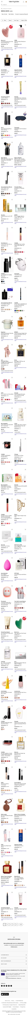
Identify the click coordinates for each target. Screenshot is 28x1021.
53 (21, 924)
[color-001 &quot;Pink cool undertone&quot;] (2, 399)
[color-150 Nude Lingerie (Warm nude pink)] (19, 608)
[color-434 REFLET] (5, 523)
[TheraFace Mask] (20, 264)
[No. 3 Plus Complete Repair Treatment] (7, 652)
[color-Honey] (5, 790)
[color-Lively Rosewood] (9, 761)
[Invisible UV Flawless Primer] (20, 178)
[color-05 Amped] (9, 135)
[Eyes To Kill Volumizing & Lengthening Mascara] (20, 773)
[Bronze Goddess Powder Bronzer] (7, 805)
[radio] (2, 103)
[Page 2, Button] (23, 924)
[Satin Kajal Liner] (7, 178)
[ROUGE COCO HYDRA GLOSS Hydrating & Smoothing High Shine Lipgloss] (7, 505)
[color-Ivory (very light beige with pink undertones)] (19, 885)
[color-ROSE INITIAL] (7, 462)
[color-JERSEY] (5, 462)
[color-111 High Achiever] (5, 103)
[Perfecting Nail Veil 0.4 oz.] (20, 682)
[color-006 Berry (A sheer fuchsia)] (9, 852)
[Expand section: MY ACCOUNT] (14, 958)
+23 (11, 790)
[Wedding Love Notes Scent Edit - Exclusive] (7, 476)
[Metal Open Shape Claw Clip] (20, 505)
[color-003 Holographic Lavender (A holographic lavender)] (5, 852)
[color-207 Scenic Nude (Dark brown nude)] (22, 608)
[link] (7, 45)
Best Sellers (11, 14)
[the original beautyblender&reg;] (7, 564)
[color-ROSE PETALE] (3, 462)
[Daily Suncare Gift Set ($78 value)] (20, 476)
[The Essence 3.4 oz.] (20, 835)
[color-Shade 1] (2, 249)
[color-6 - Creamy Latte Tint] (17, 698)
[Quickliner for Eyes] (20, 445)
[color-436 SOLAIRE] (7, 523)
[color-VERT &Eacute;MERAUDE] (20, 310)
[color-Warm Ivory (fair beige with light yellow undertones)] (20, 885)
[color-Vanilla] (2, 697)
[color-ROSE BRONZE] (2, 462)
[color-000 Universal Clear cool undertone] (3, 399)
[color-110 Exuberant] (3, 103)
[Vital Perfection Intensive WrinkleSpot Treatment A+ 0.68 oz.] (20, 88)
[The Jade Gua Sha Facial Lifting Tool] (20, 623)
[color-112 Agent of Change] (7, 103)
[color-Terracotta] (7, 193)
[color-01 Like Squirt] (3, 135)
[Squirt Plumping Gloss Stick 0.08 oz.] (7, 118)
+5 (10, 462)
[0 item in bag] (26, 1)
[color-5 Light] (9, 309)
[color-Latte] (3, 697)
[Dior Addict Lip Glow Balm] (7, 384)
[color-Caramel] (5, 697)
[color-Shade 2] (3, 249)
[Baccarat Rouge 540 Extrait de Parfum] (7, 867)
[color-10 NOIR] (2, 281)
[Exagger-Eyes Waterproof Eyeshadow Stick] (7, 351)
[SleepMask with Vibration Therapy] (20, 118)
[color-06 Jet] (2, 135)
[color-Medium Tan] (5, 822)
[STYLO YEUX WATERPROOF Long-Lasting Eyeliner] (20, 294)
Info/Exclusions (14, 946)
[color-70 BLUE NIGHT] (3, 281)
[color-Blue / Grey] (17, 461)
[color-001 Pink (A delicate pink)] (2, 852)
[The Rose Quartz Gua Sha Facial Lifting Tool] (7, 31)
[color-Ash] (2, 193)
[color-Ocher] (7, 915)
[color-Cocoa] (3, 193)
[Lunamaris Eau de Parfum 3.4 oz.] (20, 564)
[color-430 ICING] (3, 523)
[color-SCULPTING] (2, 729)
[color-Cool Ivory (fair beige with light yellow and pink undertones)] (22, 885)
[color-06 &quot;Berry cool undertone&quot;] (7, 399)
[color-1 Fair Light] (3, 309)
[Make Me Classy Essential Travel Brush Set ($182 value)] (7, 148)
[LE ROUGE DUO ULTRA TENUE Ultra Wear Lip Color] (20, 234)
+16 (10, 852)
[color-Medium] (7, 822)
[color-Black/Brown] (15, 461)
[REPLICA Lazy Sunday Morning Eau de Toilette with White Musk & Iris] (20, 148)
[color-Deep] (2, 822)
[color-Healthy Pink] (3, 761)
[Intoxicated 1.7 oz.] (7, 61)
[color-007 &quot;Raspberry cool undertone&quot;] (9, 399)
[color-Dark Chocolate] (19, 461)
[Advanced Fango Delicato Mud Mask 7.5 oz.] (7, 323)
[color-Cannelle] (9, 790)
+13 (10, 309)
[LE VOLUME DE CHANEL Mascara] (7, 264)
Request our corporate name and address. (14, 1012)
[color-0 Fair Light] (2, 309)
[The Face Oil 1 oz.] (20, 61)
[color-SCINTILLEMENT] (3, 729)
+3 (10, 135)
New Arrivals (4, 14)
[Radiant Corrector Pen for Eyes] (7, 898)
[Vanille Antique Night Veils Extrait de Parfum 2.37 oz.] (20, 323)
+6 (24, 310)
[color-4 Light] (7, 309)
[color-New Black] (22, 461)
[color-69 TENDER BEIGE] (15, 252)
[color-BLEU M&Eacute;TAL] (15, 310)
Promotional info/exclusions (11, 978)
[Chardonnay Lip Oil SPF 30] (7, 206)
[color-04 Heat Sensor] (7, 135)
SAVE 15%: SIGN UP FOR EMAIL (14, 939)
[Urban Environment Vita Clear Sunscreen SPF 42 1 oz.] (20, 712)
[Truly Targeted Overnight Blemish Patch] (20, 536)
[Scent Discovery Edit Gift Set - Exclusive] (7, 414)
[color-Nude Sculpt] (2, 369)
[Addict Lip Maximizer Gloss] (7, 835)
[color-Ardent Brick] (2, 761)
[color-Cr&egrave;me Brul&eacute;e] (7, 790)
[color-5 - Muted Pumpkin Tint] (19, 698)
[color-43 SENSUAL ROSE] (20, 252)
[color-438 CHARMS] (9, 523)
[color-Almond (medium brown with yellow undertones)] (15, 885)
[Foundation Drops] (7, 294)
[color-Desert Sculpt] (3, 369)
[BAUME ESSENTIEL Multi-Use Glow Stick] (7, 712)
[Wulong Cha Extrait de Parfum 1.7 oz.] (20, 743)
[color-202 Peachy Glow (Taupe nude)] (20, 608)
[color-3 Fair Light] (5, 309)
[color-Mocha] (9, 915)
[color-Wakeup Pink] (7, 761)
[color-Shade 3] (5, 249)
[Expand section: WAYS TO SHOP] (14, 964)
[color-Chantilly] (2, 790)
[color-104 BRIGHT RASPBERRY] (22, 252)
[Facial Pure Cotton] (7, 536)
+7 (10, 523)
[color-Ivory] (3, 915)
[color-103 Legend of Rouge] (2, 103)
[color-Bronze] (5, 193)
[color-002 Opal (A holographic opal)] (3, 852)
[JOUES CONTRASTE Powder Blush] (7, 445)
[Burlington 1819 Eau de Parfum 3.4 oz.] (20, 351)
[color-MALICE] (9, 462)
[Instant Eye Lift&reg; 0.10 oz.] (7, 234)
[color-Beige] (5, 915)
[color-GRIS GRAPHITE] (22, 310)
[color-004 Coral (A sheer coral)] (7, 852)
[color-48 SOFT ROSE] (19, 252)
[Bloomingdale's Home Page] (14, 1)
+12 (10, 193)
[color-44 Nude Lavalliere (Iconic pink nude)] (15, 608)
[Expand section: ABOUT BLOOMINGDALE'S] (14, 961)
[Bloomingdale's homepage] (2, 8)
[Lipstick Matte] (7, 88)
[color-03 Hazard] (5, 135)
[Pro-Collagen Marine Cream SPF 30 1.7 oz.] (20, 206)
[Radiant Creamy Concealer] (7, 773)
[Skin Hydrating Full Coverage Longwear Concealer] (20, 867)
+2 (10, 103)
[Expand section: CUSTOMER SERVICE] (14, 954)
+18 (24, 885)
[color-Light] (3, 822)
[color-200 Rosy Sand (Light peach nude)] (17, 608)
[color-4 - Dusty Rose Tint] (15, 698)
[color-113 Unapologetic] (9, 103)
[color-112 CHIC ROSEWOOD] (17, 252)
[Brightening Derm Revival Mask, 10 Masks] (20, 652)
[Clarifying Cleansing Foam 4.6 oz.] (20, 898)
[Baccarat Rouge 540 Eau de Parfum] (20, 805)
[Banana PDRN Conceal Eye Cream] (7, 682)
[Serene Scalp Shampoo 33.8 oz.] (20, 31)
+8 (10, 399)
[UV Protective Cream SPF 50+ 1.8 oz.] (7, 623)
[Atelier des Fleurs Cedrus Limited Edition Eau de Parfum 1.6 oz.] (20, 414)
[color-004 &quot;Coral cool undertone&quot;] (5, 399)
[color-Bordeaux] (9, 193)
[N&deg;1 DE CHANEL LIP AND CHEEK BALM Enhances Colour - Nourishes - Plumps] (7, 743)
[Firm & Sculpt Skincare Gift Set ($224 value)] (20, 384)
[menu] (2, 1)
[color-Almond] (2, 915)
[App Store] (5, 994)
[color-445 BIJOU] (2, 523)
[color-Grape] (20, 461)
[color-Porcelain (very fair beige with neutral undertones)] (17, 885)
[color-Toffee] (7, 697)
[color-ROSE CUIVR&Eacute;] (19, 310)
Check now (19, 978)
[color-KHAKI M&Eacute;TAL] (17, 310)
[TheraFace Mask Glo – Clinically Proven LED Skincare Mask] (7, 592)
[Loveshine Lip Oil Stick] (20, 592)
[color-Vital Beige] (5, 761)
